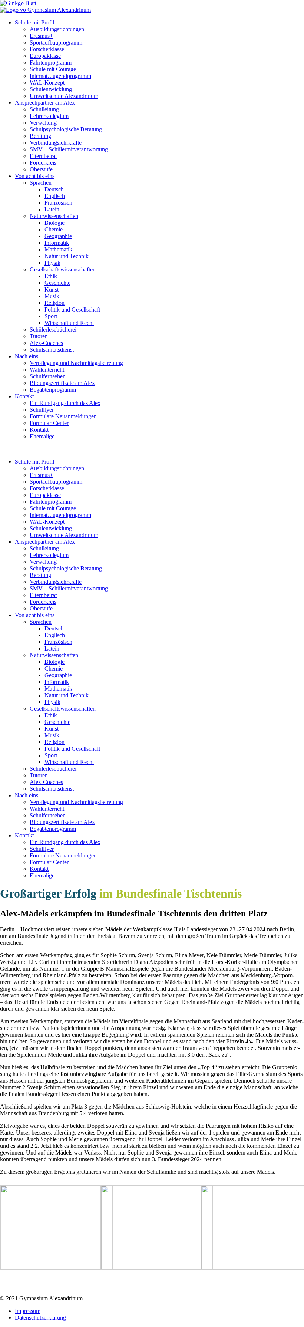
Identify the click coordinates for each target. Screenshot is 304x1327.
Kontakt (24, 396)
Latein (51, 209)
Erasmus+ (41, 36)
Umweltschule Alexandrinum (64, 96)
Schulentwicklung (51, 89)
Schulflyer (42, 409)
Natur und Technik (66, 256)
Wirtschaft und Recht (69, 323)
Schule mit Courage (53, 69)
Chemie (53, 229)
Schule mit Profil (34, 22)
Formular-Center (49, 423)
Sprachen (41, 183)
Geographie (58, 236)
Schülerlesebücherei (53, 329)
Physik (52, 263)
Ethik (50, 276)
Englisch (54, 196)
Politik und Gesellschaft (72, 309)
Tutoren (39, 336)
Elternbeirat (43, 156)
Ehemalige (42, 436)
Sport (50, 316)
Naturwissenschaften (54, 216)
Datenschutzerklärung (40, 1317)
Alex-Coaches (46, 343)
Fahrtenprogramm (51, 62)
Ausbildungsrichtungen (57, 29)
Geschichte (57, 283)
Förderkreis (43, 162)
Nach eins (26, 356)
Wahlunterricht (47, 369)
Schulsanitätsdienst (52, 349)
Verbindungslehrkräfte (56, 142)
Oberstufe (41, 169)
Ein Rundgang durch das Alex (65, 403)
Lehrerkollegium (49, 116)
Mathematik (58, 249)
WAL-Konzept (47, 82)
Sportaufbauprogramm (56, 42)
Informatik (56, 243)
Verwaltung (43, 122)
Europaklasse (45, 56)
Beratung (40, 136)
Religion (54, 303)
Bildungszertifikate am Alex (62, 383)
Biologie (54, 223)
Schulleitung (44, 109)
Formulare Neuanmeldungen (63, 416)
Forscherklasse (47, 49)
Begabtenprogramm (53, 389)
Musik (51, 296)
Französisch (58, 203)
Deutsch (54, 189)
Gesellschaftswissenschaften (63, 269)
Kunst (51, 289)
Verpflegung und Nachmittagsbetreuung (76, 363)
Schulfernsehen (48, 376)
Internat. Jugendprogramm (60, 76)
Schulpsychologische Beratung (66, 129)
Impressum (27, 1311)
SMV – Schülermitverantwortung (69, 149)
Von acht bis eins (34, 176)
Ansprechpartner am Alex (45, 102)
